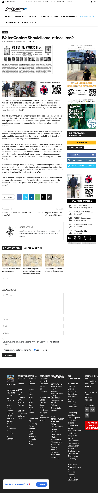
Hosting (54, 429)
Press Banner (73, 441)
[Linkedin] (31, 197)
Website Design (57, 427)
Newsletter (11, 393)
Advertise (21, 379)
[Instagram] (94, 1)
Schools (21, 402)
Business (21, 397)
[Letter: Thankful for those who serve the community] (54, 260)
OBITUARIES (45, 376)
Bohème (71, 470)
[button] (87, 16)
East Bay (71, 477)
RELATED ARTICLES (11, 248)
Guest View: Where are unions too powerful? (16, 213)
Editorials (21, 416)
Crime (20, 400)
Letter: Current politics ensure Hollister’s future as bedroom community (32, 271)
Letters (20, 418)
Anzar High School (31, 399)
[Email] (43, 197)
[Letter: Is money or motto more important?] (11, 260)
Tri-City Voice (73, 456)
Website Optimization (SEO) (56, 434)
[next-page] (7, 278)
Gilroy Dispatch (74, 418)
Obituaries (44, 379)
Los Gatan (72, 433)
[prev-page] (3, 278)
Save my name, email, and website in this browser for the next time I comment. (31, 343)
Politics (21, 405)
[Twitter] (25, 197)
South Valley (73, 480)
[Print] (49, 197)
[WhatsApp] (37, 197)
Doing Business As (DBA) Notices (57, 403)
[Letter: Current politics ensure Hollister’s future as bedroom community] (32, 260)
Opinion (5, 32)
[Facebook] (91, 1)
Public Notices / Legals (57, 387)
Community (22, 413)
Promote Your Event (32, 441)
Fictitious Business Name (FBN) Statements (57, 394)
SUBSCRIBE (11, 384)
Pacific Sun (72, 407)
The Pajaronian (74, 451)
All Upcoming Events (33, 423)
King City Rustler (74, 431)
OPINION (21, 411)
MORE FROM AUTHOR (33, 248)
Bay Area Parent (74, 467)
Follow (91, 160)
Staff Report (8, 42)
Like (92, 155)
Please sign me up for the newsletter (18, 350)
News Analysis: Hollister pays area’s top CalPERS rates (51, 213)
